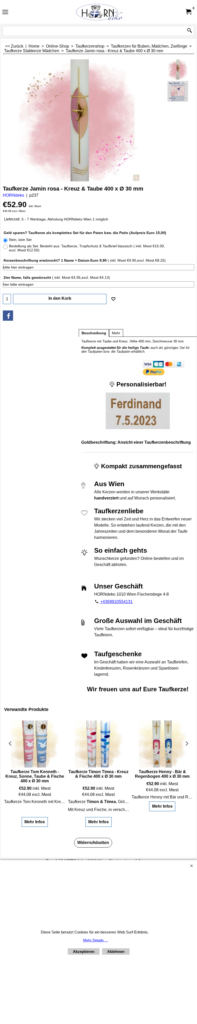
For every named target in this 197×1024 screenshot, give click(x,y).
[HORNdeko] (97, 11)
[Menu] (5, 12)
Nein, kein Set (20, 240)
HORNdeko (13, 195)
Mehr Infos (34, 822)
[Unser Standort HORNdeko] (177, 91)
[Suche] (189, 31)
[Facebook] (8, 315)
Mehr (116, 333)
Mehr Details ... (95, 940)
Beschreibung (94, 333)
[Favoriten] (113, 299)
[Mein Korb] (188, 12)
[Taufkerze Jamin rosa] (79, 120)
